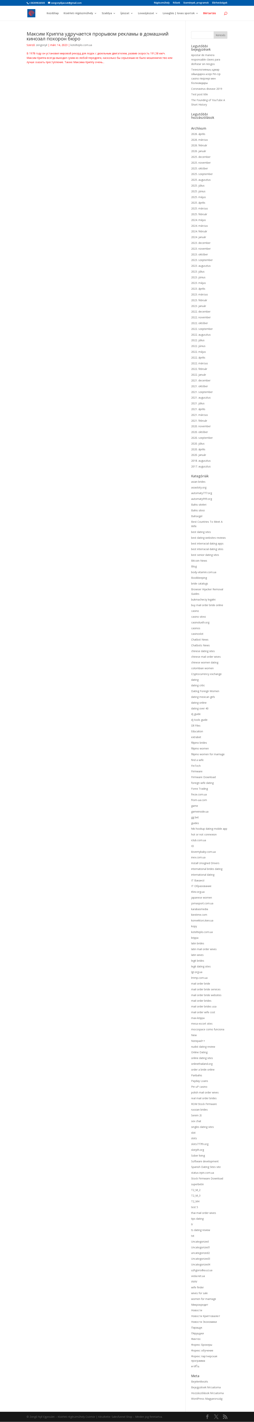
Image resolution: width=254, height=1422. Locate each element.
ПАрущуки (197, 1333)
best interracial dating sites (207, 549)
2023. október (199, 254)
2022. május (198, 351)
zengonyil (41, 45)
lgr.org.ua (196, 972)
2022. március (199, 363)
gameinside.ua (199, 811)
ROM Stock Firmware (204, 1104)
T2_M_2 (195, 1190)
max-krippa (198, 1018)
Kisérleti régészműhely (78, 13)
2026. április (198, 134)
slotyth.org (197, 1150)
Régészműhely (162, 3)
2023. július (198, 271)
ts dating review (200, 1230)
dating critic (198, 685)
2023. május (198, 283)
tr (192, 1224)
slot (193, 1132)
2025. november (201, 162)
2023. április (198, 288)
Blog (194, 566)
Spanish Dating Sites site (206, 1167)
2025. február (199, 214)
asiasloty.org (198, 487)
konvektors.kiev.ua (202, 920)
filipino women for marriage (208, 754)
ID (192, 846)
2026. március (199, 139)
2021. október (199, 386)
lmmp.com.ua (199, 978)
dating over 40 (199, 708)
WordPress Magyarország (206, 1398)
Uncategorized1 (200, 1247)
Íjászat (124, 13)
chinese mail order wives (206, 656)
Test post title (199, 94)
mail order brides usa (203, 1006)
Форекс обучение (202, 1350)
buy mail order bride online (207, 605)
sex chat (196, 1121)
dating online (199, 702)
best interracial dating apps (207, 543)
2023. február (199, 300)
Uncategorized (200, 1241)
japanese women (201, 897)
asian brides (198, 481)
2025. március (199, 208)
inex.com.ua (198, 857)
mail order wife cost (203, 1012)
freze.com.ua (199, 794)
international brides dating (206, 869)
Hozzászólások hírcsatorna (207, 1393)
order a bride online (203, 1069)
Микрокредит (199, 1304)
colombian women (202, 668)
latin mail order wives (204, 949)
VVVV (194, 1281)
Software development (205, 1161)
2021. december (200, 380)
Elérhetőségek (219, 3)
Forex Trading (199, 788)
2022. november (201, 317)
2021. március (199, 415)
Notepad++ (198, 1041)
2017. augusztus (201, 466)
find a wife (197, 760)
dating (195, 679)
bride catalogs (199, 583)
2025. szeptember (202, 174)
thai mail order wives (203, 1213)
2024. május (198, 220)
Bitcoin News (199, 560)
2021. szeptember (202, 392)
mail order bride (200, 983)
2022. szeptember (202, 329)
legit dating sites (201, 966)
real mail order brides (204, 1098)
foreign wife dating (202, 783)
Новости (196, 1310)
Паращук (196, 1327)
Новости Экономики (204, 1322)
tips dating (197, 1218)
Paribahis (196, 1075)
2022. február (199, 369)
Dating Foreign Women (205, 691)
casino (195, 611)
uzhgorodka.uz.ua (201, 1270)
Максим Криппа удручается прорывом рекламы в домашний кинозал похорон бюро (97, 36)
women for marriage (203, 1299)
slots (194, 1138)
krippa (194, 937)
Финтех (195, 1339)
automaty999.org (201, 499)
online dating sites (202, 1058)
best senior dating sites (205, 555)
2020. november (201, 426)
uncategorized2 (200, 1253)
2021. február (199, 420)
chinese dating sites (203, 651)
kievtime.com (199, 914)
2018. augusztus (201, 460)
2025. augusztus (201, 179)
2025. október (199, 168)
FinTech (196, 765)
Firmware (196, 771)
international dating (202, 874)
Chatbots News (200, 645)
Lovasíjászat (146, 13)
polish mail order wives (205, 1092)
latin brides (197, 943)
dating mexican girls (203, 697)
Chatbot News (199, 639)
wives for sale (199, 1293)
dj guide (196, 714)
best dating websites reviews (208, 537)
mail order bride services (206, 989)
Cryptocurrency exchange (206, 674)
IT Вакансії (198, 880)
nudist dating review (203, 1046)
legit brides (197, 960)
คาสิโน (195, 1366)
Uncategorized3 (200, 1258)
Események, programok (196, 3)
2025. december (200, 157)
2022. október (199, 323)
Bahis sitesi (198, 510)
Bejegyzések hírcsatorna (206, 1387)
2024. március (199, 225)
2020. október (199, 432)
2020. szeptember (202, 438)
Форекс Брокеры (201, 1344)
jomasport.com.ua (202, 903)
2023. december (200, 243)
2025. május (198, 197)
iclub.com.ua (198, 840)
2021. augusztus (201, 397)
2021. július (198, 403)
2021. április (198, 409)
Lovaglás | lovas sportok (179, 13)
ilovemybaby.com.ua (203, 851)
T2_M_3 (195, 1195)
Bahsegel (196, 516)
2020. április (198, 449)
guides (195, 823)
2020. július (198, 443)
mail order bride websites (206, 995)
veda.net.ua (198, 1276)
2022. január (198, 374)
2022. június (198, 346)
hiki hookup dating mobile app (209, 828)
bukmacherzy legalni (203, 599)
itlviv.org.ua (198, 892)
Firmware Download (203, 777)
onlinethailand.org (202, 1064)
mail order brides (201, 1000)
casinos (195, 628)
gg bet (195, 817)
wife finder (197, 1287)
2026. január (198, 151)
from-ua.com (199, 800)
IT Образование (201, 886)
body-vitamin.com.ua (203, 572)
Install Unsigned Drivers (205, 863)
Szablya (107, 13)
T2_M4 (195, 1201)
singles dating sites (202, 1127)
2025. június (198, 191)
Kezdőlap (53, 13)
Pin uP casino (199, 1086)
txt (192, 1236)
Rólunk (176, 3)
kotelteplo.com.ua (81, 45)
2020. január (198, 455)
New (194, 1035)
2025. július (198, 185)
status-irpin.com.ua (202, 1172)
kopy (194, 926)
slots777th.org (199, 1144)
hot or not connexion (204, 834)
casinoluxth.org (200, 622)
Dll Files (195, 725)
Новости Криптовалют (205, 1316)
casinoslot (197, 634)
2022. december (200, 311)
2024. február (199, 231)
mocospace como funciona (207, 1029)
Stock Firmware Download (207, 1178)
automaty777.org (201, 493)
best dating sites (201, 532)
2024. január (198, 237)
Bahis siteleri (198, 504)
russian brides (199, 1109)
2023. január (198, 306)
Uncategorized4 (200, 1264)
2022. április (198, 357)
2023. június (198, 277)
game (194, 806)
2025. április (198, 202)
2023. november (201, 248)
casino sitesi (198, 616)
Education (197, 731)
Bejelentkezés (199, 1381)
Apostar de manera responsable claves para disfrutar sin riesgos (205, 59)
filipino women (200, 748)
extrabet (196, 737)
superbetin (197, 1184)
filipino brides (199, 742)
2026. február (199, 145)
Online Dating (199, 1052)
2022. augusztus (201, 334)
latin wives (197, 955)
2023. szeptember (202, 260)
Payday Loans (199, 1081)
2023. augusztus (201, 265)
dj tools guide (199, 720)
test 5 (194, 1207)
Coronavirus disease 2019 (206, 88)
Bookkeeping (199, 577)
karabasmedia (199, 909)
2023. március (199, 294)
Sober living (198, 1155)
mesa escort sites (202, 1023)
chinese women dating (204, 662)
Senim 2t (196, 1115)
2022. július (198, 340)
